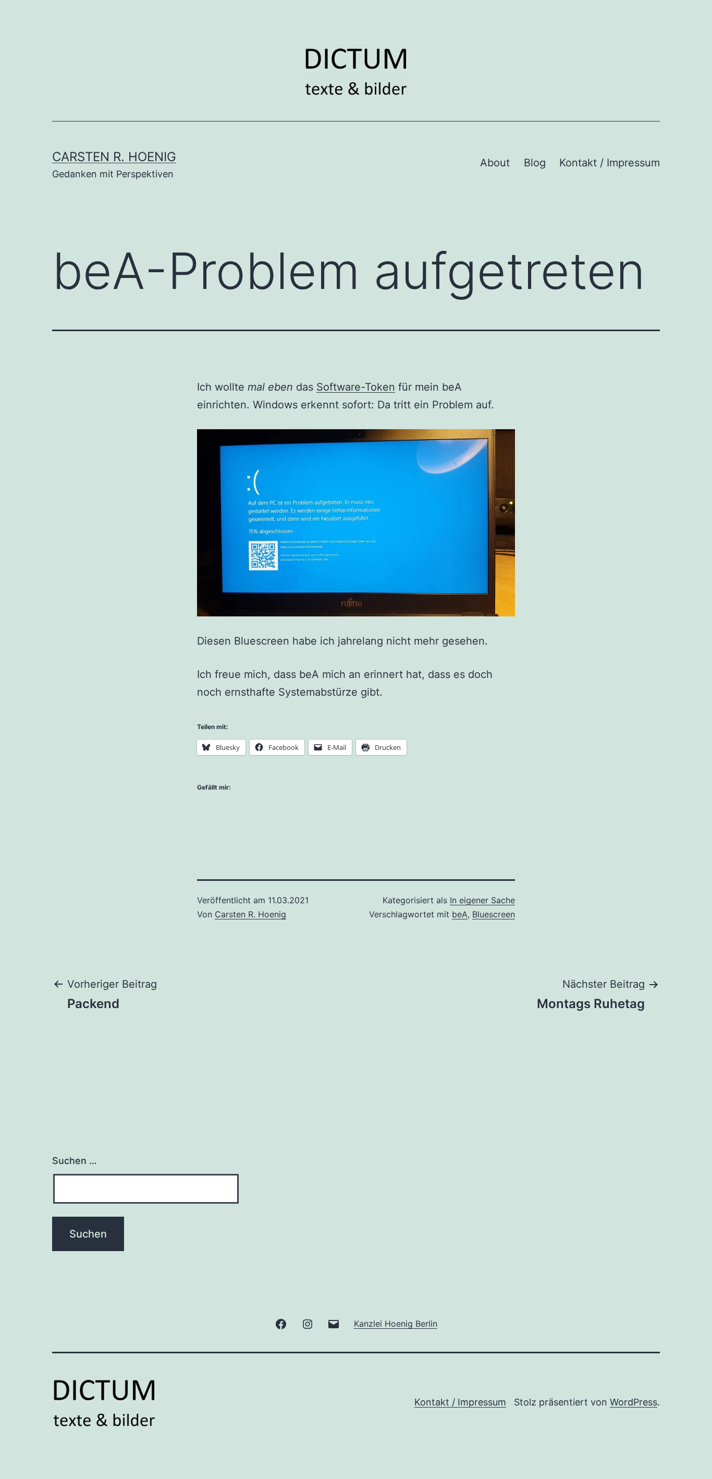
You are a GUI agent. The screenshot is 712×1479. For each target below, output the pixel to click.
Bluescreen (493, 914)
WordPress (633, 1402)
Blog (535, 162)
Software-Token (355, 387)
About (495, 162)
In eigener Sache (482, 900)
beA (460, 914)
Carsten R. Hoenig (114, 156)
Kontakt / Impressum (609, 162)
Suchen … (74, 1160)
